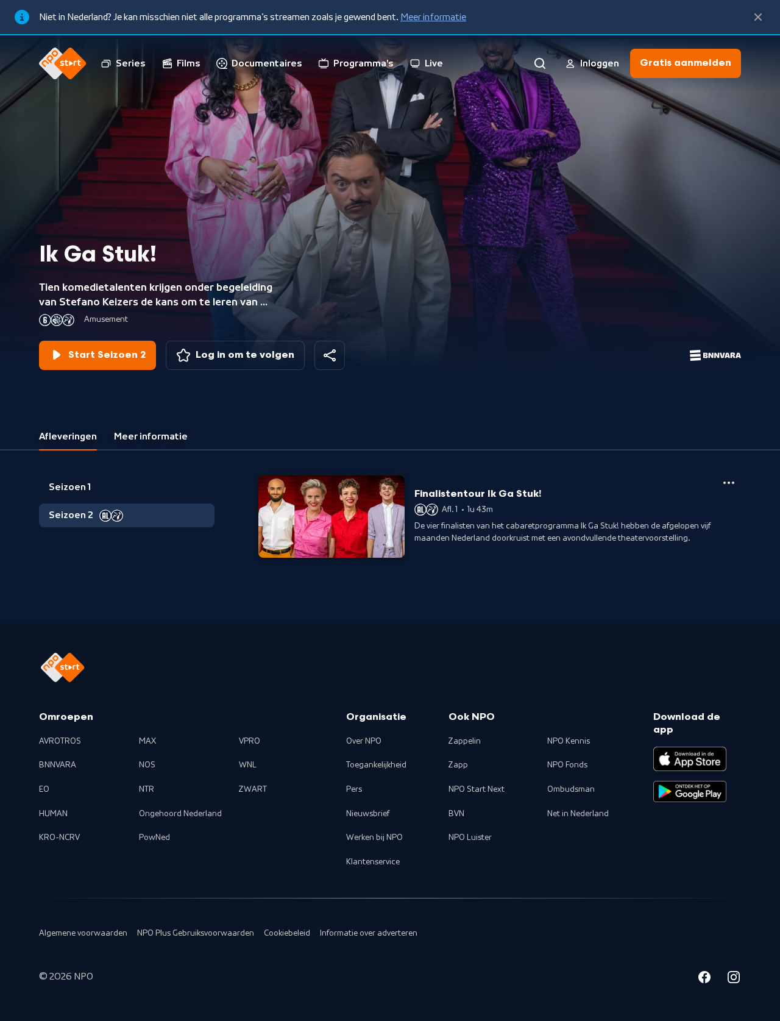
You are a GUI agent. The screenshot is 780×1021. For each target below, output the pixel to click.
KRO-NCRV (59, 837)
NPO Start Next (476, 789)
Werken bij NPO (374, 837)
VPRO (249, 741)
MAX (147, 741)
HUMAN (53, 813)
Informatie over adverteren (368, 933)
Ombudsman (571, 789)
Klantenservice (373, 862)
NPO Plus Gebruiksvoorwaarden (195, 933)
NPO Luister (470, 837)
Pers (354, 789)
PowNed (154, 837)
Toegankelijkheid (376, 765)
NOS (147, 765)
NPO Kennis (568, 741)
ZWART (253, 789)
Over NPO (363, 741)
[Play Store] (689, 792)
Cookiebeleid (287, 933)
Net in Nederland (578, 813)
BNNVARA (57, 765)
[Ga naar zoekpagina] (540, 63)
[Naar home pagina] (63, 63)
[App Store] (689, 759)
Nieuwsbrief (367, 813)
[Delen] (329, 355)
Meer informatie (433, 17)
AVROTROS (60, 741)
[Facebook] (704, 979)
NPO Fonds (567, 765)
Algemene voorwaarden (83, 933)
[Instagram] (733, 979)
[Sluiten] (758, 17)
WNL (248, 765)
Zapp (458, 765)
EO (44, 789)
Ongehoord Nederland (180, 813)
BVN (456, 813)
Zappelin (464, 741)
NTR (146, 789)
